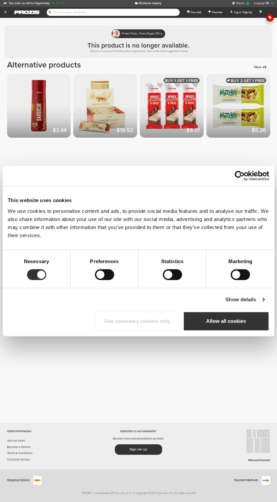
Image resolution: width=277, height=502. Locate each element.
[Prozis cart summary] (260, 12)
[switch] (104, 274)
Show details (240, 299)
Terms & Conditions (19, 453)
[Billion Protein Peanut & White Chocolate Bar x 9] (106, 107)
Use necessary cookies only (137, 321)
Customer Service (18, 460)
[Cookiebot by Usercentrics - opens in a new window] (239, 176)
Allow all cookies (226, 321)
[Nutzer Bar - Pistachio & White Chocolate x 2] (239, 107)
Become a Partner (19, 447)
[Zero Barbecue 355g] (40, 107)
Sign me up (138, 449)
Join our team (16, 441)
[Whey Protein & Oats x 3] (173, 107)
